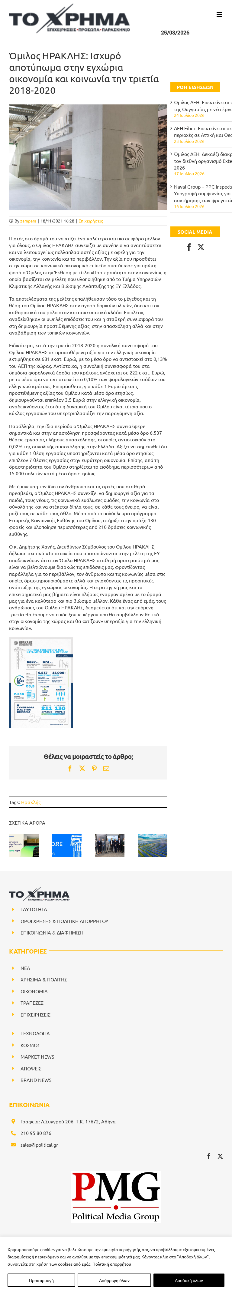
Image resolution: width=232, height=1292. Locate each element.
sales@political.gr (39, 1145)
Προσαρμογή (41, 1280)
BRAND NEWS (36, 1080)
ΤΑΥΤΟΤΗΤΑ (34, 909)
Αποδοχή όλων (189, 1280)
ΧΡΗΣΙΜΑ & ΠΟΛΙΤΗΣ (44, 979)
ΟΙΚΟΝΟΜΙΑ (34, 991)
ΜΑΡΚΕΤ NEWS (37, 1056)
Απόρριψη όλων (114, 1280)
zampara (28, 220)
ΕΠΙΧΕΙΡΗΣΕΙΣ (35, 1014)
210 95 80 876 (36, 1133)
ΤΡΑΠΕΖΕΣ (32, 1003)
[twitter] (220, 1156)
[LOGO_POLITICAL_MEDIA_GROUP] (116, 1174)
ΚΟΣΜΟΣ (30, 1045)
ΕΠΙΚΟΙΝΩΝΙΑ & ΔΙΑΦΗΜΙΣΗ (52, 932)
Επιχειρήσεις (91, 220)
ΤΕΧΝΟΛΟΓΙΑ (35, 1033)
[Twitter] (201, 247)
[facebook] (208, 1156)
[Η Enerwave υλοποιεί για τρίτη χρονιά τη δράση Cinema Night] (24, 845)
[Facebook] (189, 247)
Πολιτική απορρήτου (111, 1264)
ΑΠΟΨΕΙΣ (31, 1068)
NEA (25, 968)
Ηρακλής (30, 802)
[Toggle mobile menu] (220, 14)
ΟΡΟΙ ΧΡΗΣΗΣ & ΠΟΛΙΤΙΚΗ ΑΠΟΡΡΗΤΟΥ (64, 921)
